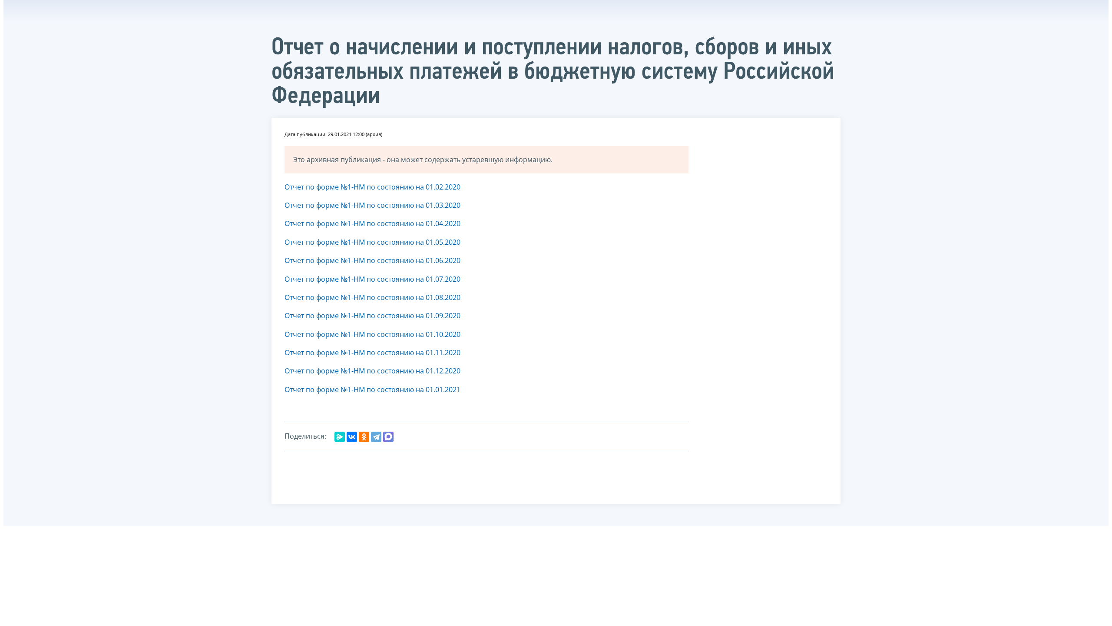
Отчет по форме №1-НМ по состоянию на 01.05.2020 (372, 242)
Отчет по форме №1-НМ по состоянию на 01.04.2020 (372, 223)
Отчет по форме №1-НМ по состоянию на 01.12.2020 (372, 371)
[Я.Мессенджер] (339, 437)
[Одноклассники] (364, 437)
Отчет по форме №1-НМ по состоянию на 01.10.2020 (372, 334)
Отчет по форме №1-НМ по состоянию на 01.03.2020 (373, 205)
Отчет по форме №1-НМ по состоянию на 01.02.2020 (373, 187)
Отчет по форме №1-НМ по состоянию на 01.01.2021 (372, 389)
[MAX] (388, 437)
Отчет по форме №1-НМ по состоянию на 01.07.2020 (373, 279)
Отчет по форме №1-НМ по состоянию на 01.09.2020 (373, 315)
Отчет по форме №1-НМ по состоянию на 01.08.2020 (373, 297)
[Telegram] (376, 437)
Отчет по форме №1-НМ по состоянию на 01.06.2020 (372, 260)
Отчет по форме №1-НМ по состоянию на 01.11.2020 (372, 352)
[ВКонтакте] (352, 437)
